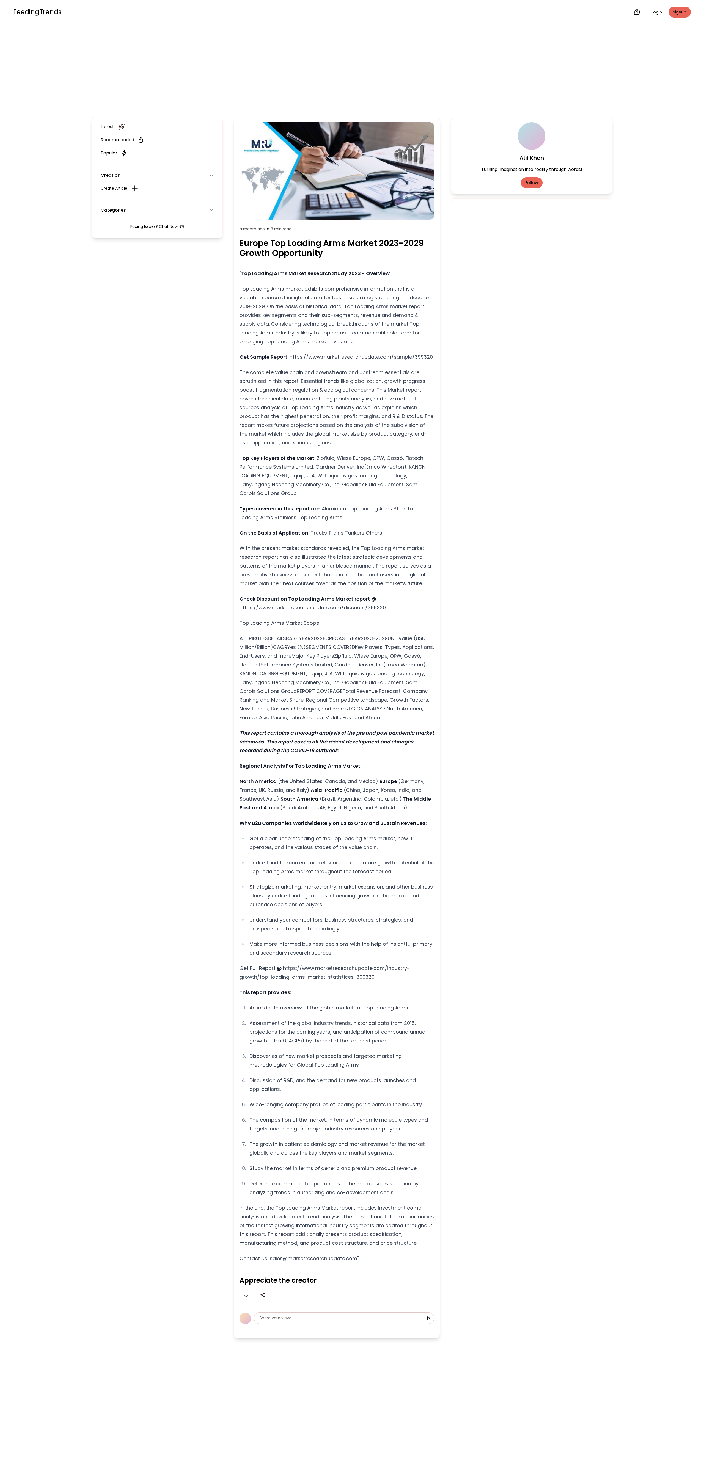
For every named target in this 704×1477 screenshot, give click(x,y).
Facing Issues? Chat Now (154, 226)
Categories (113, 210)
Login (656, 12)
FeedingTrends (37, 12)
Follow (531, 183)
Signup (679, 12)
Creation (110, 175)
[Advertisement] (352, 69)
